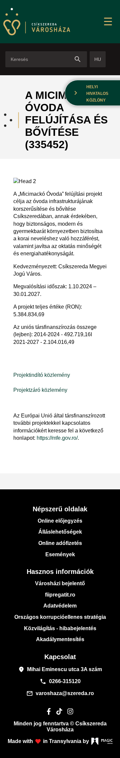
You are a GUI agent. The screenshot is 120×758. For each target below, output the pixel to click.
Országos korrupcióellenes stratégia (60, 617)
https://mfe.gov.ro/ (57, 438)
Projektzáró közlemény (40, 390)
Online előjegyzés (60, 521)
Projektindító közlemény (41, 375)
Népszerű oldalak (60, 509)
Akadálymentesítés (60, 639)
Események (60, 554)
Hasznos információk (60, 571)
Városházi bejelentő (60, 583)
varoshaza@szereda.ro (60, 693)
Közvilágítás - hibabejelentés (60, 628)
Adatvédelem (60, 606)
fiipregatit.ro (60, 595)
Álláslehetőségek (60, 532)
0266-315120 (60, 681)
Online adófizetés (60, 543)
